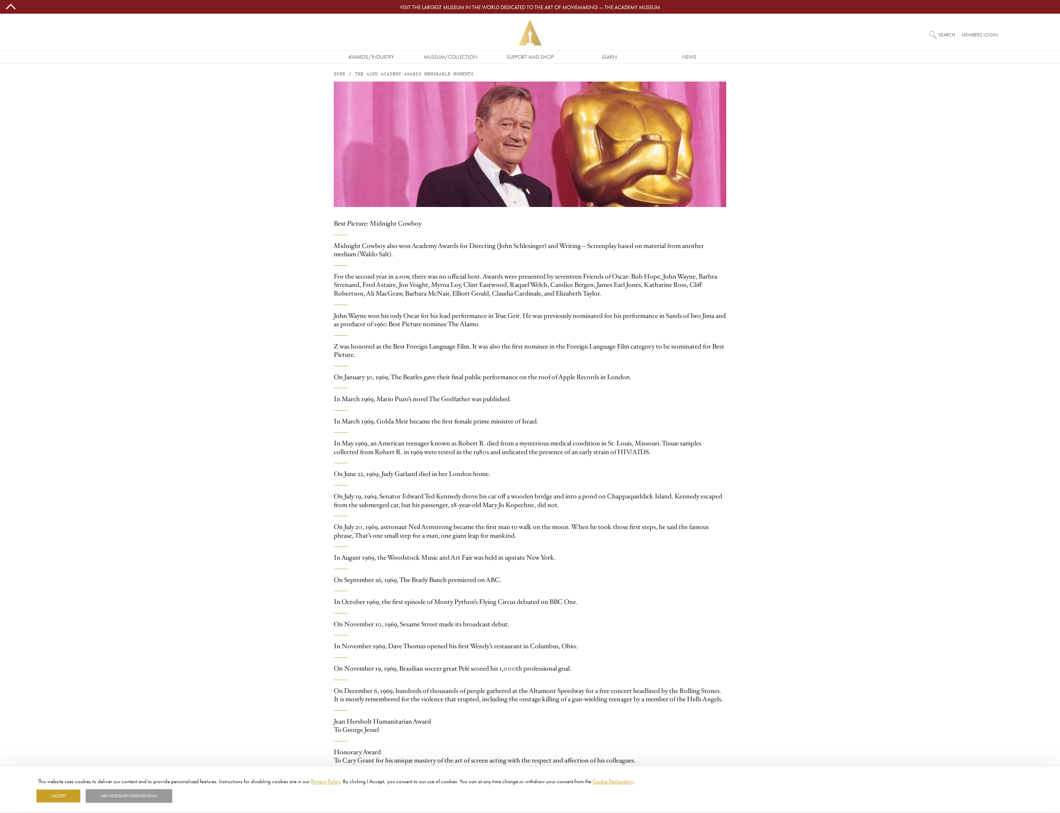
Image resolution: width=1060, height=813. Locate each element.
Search (946, 34)
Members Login (979, 34)
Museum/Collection (450, 56)
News (689, 56)
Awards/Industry (371, 56)
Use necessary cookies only (129, 796)
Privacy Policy (325, 781)
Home (339, 74)
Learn (609, 56)
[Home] (530, 32)
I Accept (58, 796)
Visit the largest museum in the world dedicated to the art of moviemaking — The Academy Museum (530, 7)
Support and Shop (530, 56)
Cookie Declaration (613, 781)
